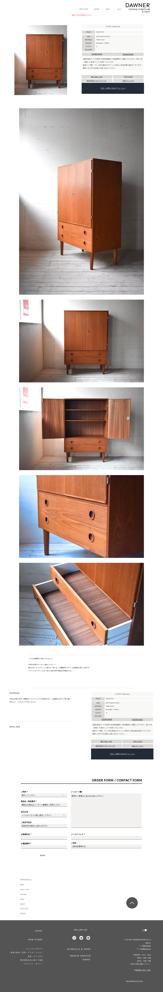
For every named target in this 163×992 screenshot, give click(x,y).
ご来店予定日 (26, 822)
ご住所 (73, 843)
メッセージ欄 (76, 792)
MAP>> (148, 942)
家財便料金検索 (128, 54)
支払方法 (24, 812)
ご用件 (23, 792)
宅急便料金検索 (96, 54)
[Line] (88, 938)
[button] (144, 930)
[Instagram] (74, 938)
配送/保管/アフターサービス (96, 81)
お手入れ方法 (129, 76)
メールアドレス (77, 834)
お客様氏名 (25, 834)
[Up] (132, 903)
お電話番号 (25, 843)
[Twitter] (81, 938)
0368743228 (146, 945)
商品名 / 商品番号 (28, 801)
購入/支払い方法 (97, 77)
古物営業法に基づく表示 (143, 970)
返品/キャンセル (128, 81)
